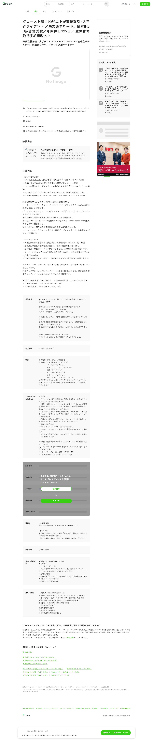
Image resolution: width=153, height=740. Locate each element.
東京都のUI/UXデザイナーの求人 (35, 664)
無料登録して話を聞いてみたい (115, 732)
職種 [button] (48, 4)
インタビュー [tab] (56, 11)
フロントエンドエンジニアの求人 (79, 669)
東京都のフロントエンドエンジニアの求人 (38, 657)
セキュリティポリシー (67, 708)
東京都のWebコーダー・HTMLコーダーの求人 (40, 660)
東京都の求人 (28, 652)
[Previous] (26, 75)
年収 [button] (73, 4)
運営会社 (39, 708)
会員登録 (145, 4)
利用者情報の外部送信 (83, 708)
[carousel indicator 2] (107, 176)
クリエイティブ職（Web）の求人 (35, 672)
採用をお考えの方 (28, 708)
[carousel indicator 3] (113, 176)
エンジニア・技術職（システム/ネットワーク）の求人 (43, 669)
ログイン (135, 4)
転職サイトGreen (28, 687)
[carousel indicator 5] (127, 176)
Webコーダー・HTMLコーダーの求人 (66, 672)
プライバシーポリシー (51, 708)
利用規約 (95, 708)
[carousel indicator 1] (100, 176)
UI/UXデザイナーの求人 (61, 675)
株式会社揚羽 (105, 687)
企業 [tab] (27, 11)
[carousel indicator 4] (120, 176)
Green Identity (125, 708)
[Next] (86, 75)
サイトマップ (114, 708)
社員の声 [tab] (70, 11)
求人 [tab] (36, 11)
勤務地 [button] (61, 4)
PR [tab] (44, 11)
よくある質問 (103, 708)
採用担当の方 (126, 4)
